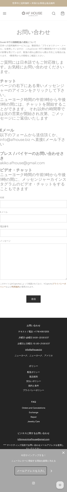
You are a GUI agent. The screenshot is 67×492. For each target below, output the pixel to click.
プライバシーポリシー (33, 390)
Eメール (4, 212)
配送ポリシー (33, 372)
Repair (34, 417)
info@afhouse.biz (33, 349)
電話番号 (4, 226)
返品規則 (33, 376)
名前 (2, 197)
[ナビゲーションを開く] (4, 13)
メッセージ (5, 241)
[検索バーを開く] (53, 13)
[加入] (51, 470)
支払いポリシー (33, 381)
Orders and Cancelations (33, 408)
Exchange (33, 412)
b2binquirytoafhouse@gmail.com (33, 439)
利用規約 (16, 287)
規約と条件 (33, 385)
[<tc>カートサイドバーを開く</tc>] (62, 13)
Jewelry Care (33, 421)
